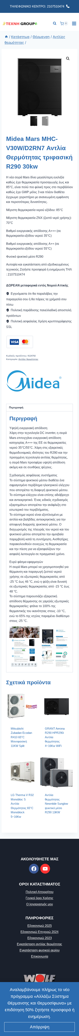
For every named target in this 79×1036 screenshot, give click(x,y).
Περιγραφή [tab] (16, 407)
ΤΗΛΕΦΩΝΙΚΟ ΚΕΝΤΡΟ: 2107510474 (38, 6)
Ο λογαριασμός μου (39, 904)
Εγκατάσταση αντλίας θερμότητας (39, 944)
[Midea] (34, 381)
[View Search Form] (54, 23)
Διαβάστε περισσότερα (54, 822)
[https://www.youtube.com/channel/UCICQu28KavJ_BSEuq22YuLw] (45, 869)
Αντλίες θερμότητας (28, 359)
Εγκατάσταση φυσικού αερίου (40, 950)
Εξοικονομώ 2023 (39, 938)
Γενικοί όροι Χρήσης (39, 898)
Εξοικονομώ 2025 (39, 925)
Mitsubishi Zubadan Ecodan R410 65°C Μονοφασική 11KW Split (21, 737)
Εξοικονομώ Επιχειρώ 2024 (39, 931)
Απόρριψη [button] (39, 1026)
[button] (67, 58)
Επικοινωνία (39, 956)
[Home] (6, 37)
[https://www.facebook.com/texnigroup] (34, 869)
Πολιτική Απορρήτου (39, 892)
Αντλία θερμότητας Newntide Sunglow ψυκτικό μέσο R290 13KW (56, 803)
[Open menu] (74, 23)
